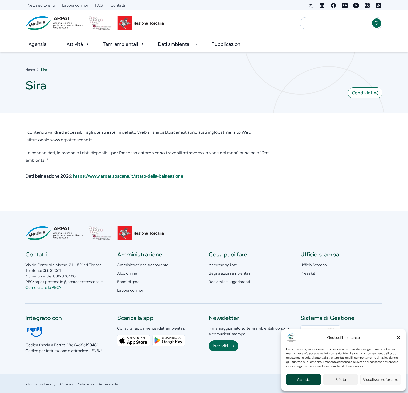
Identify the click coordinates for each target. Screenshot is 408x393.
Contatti (117, 5)
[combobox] (336, 23)
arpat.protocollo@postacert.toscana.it (69, 281)
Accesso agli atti (223, 264)
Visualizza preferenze (380, 379)
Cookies (66, 384)
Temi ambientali (120, 44)
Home (30, 69)
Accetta (303, 379)
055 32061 (52, 270)
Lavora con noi (75, 5)
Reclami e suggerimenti (229, 281)
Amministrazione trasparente (143, 264)
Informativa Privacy (40, 384)
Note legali (86, 384)
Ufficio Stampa (313, 264)
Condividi (362, 92)
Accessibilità (108, 384)
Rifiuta (340, 379)
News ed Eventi (41, 5)
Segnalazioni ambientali (229, 273)
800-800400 (64, 276)
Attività (74, 44)
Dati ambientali (175, 44)
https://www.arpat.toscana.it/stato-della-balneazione (128, 176)
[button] (398, 337)
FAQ (99, 5)
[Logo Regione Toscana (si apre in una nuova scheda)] (141, 23)
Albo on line (127, 273)
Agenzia (37, 44)
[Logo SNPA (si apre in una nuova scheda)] (100, 23)
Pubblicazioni (227, 44)
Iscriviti (220, 345)
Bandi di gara (128, 281)
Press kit (307, 273)
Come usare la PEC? (43, 287)
